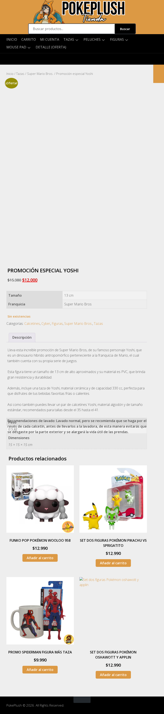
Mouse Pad (16, 47)
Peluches (92, 39)
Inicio (11, 39)
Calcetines (32, 323)
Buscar (125, 29)
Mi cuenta (49, 39)
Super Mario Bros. (40, 73)
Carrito (28, 39)
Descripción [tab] (22, 337)
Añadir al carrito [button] (40, 558)
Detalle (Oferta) (51, 47)
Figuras (117, 39)
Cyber (45, 323)
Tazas (68, 39)
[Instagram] (9, 59)
